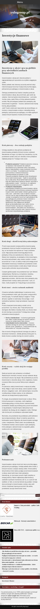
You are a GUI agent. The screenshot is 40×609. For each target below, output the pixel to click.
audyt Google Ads (13, 595)
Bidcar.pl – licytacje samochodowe (25, 521)
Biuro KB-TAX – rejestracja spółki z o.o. (27, 530)
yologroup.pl (20, 12)
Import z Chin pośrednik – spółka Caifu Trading (26, 506)
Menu (20, 2)
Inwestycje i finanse (8, 581)
